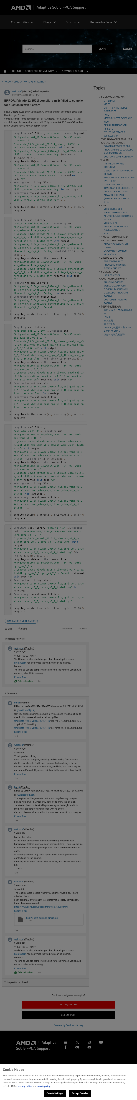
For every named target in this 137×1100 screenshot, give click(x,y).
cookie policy (43, 1086)
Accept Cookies (80, 1093)
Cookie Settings (55, 1093)
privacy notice (25, 1086)
